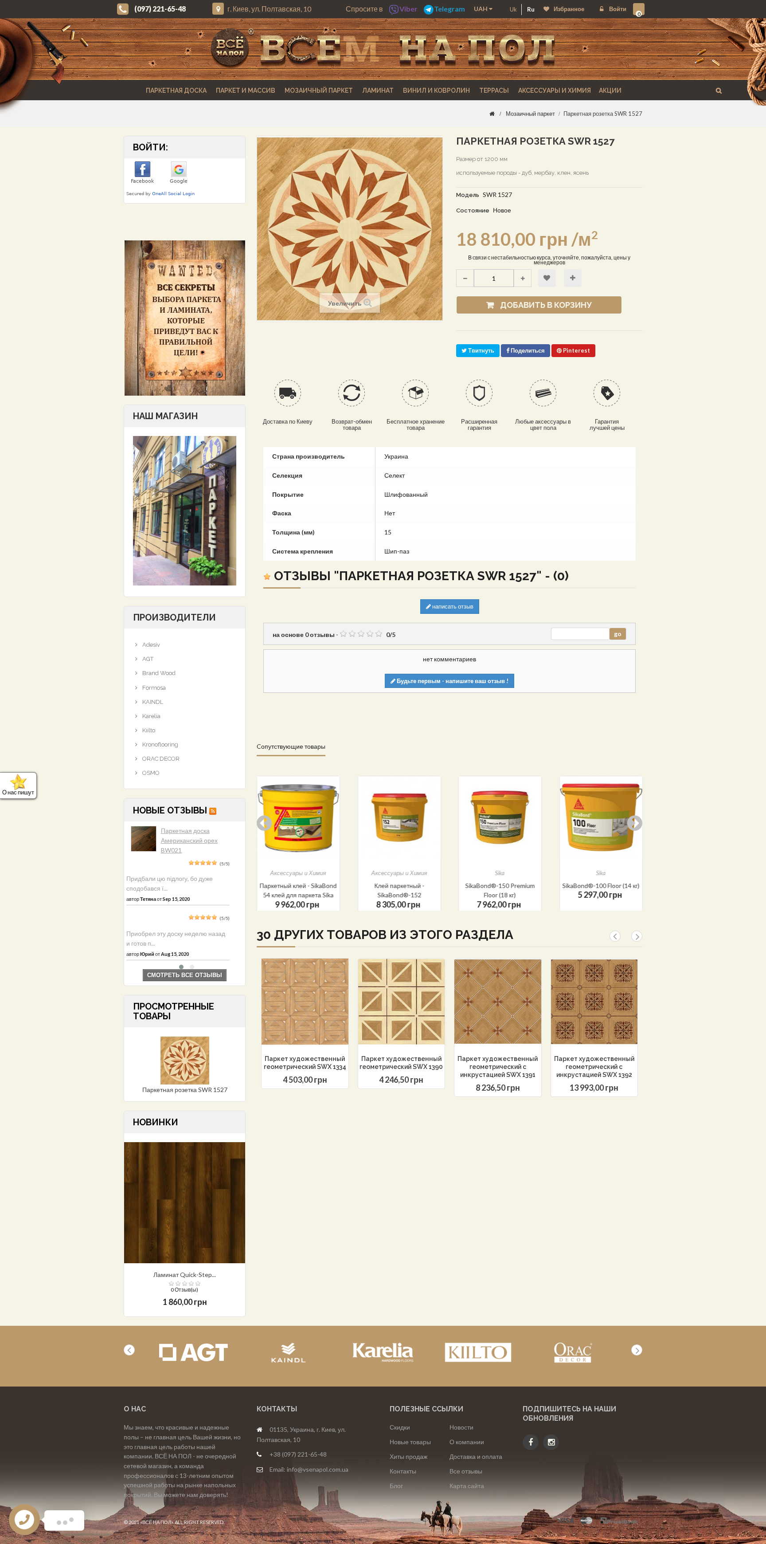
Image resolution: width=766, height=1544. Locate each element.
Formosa (153, 687)
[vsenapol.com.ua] (383, 49)
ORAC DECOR (160, 758)
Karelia (150, 716)
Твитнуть (480, 350)
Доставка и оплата (475, 1456)
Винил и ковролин (436, 90)
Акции (610, 90)
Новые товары (410, 1442)
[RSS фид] (212, 810)
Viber (408, 8)
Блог (396, 1485)
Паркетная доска (176, 90)
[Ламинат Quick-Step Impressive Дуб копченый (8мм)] (184, 1202)
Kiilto (148, 730)
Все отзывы (465, 1471)
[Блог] (185, 318)
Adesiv (150, 644)
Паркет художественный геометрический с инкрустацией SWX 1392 (594, 1066)
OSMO (150, 773)
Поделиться (527, 350)
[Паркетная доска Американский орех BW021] (143, 839)
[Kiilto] (478, 1352)
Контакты (403, 1471)
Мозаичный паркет (318, 90)
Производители (174, 617)
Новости (461, 1427)
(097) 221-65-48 (160, 8)
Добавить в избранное (547, 278)
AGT (147, 659)
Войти (617, 8)
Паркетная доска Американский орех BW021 (189, 840)
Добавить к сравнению (573, 278)
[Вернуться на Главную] (492, 113)
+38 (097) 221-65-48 (298, 1454)
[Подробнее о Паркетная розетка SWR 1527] (184, 1060)
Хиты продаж (408, 1456)
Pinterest (576, 350)
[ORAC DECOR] (573, 1352)
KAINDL (152, 702)
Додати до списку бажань (289, 1024)
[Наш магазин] (184, 510)
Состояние (472, 210)
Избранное (569, 8)
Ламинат (377, 90)
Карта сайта (466, 1485)
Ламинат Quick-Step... (184, 1274)
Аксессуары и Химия (554, 90)
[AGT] (193, 1352)
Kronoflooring (159, 744)
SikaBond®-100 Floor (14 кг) (500, 885)
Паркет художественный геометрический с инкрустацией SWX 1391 (497, 1066)
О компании (466, 1442)
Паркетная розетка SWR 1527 (184, 1089)
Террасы (493, 90)
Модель (467, 195)
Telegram (449, 8)
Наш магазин (165, 416)
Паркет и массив (245, 90)
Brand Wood (158, 673)
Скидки (400, 1427)
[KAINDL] (288, 1352)
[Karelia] (383, 1352)
